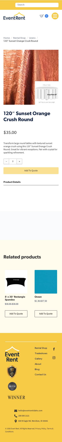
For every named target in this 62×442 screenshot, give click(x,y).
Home (6, 38)
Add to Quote (31, 170)
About (38, 364)
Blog (37, 369)
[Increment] (19, 161)
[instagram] (54, 358)
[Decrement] (6, 161)
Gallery (38, 359)
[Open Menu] (55, 16)
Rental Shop (19, 38)
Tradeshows (41, 353)
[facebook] (54, 349)
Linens (32, 38)
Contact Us (40, 375)
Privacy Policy (40, 428)
